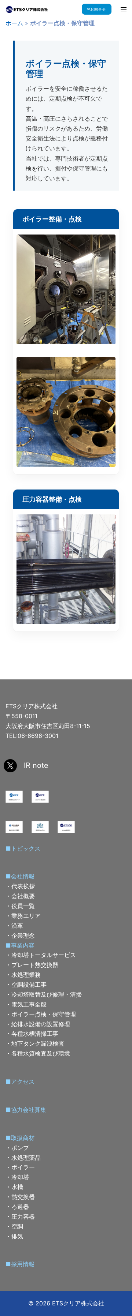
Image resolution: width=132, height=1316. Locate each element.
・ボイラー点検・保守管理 (41, 1014)
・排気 (14, 1236)
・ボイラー (20, 1167)
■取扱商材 (20, 1137)
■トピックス (23, 848)
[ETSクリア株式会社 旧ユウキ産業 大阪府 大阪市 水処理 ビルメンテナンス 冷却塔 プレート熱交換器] (27, 9)
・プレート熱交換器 (32, 964)
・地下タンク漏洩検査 (35, 1043)
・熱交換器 (20, 1196)
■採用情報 (20, 1264)
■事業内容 (20, 945)
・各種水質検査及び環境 (38, 1053)
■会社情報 (20, 876)
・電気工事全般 (26, 1004)
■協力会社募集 (26, 1109)
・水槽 (14, 1187)
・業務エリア (23, 915)
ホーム (14, 23)
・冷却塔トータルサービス (41, 955)
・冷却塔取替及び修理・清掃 (44, 994)
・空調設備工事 (26, 984)
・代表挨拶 (20, 886)
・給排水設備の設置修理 (38, 1024)
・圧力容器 (20, 1216)
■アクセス (20, 1081)
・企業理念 (20, 935)
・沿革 (14, 925)
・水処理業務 (23, 974)
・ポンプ (17, 1147)
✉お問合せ (96, 9)
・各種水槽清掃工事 (32, 1033)
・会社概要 (20, 896)
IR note (36, 765)
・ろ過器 (17, 1206)
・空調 (14, 1226)
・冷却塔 (17, 1177)
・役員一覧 (20, 906)
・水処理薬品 (23, 1157)
